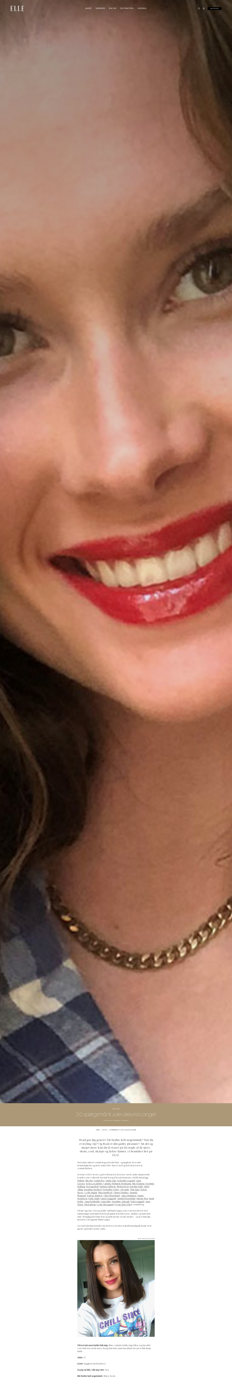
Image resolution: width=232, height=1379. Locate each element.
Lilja (114, 1181)
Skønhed (100, 8)
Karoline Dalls (136, 1187)
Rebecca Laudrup (94, 1184)
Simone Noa (142, 1199)
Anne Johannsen (128, 1196)
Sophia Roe (99, 1181)
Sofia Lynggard (137, 1202)
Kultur (112, 8)
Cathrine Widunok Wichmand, (117, 1184)
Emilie (109, 1181)
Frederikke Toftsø (111, 1190)
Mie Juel (89, 1181)
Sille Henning (138, 1184)
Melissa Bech (123, 1187)
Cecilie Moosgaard (105, 1205)
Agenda (142, 8)
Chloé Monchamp (112, 1196)
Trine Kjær (134, 1190)
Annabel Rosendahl (126, 1199)
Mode (88, 8)
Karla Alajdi (93, 1199)
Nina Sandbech (105, 1193)
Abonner (214, 8)
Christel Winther (120, 1193)
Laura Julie (106, 1202)
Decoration (127, 8)
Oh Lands (124, 1190)
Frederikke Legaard (126, 1181)
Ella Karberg (89, 1205)
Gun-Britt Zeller (124, 1205)
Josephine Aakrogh (120, 1202)
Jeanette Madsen (94, 1196)
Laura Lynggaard (108, 1199)
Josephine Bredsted (93, 1190)
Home (98, 1130)
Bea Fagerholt (92, 1187)
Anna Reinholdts (92, 1202)
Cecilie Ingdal (90, 1193)
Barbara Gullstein (108, 1187)
